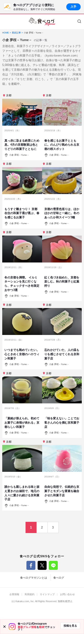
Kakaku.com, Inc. (24, 601)
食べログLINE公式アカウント (53, 565)
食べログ (58, 577)
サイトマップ (47, 594)
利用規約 (29, 594)
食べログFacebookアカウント (30, 565)
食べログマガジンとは (33, 577)
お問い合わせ (67, 594)
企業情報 (14, 594)
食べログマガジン (42, 21)
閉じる (4, 626)
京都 (8, 95)
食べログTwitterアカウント (42, 565)
